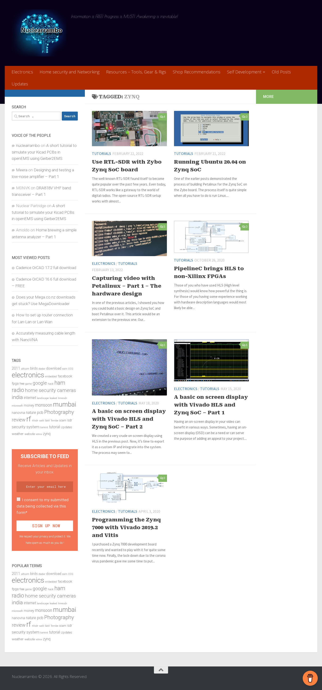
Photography (59, 412)
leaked (53, 398)
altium (25, 368)
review (18, 420)
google (40, 383)
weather (18, 434)
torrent (44, 427)
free (22, 383)
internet (30, 398)
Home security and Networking (69, 72)
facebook (65, 376)
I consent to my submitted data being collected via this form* (43, 506)
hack (51, 383)
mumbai (64, 404)
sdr (69, 420)
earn (64, 368)
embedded (51, 376)
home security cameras (50, 390)
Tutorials (101, 153)
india (17, 397)
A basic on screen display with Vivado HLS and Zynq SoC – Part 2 (129, 419)
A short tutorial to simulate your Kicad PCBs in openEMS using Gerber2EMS (44, 152)
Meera (21, 170)
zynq (46, 434)
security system (25, 426)
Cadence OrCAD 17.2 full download (46, 267)
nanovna (18, 413)
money (29, 406)
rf (28, 419)
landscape (43, 398)
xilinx (39, 434)
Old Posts (281, 72)
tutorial (54, 427)
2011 (16, 368)
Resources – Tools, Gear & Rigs (136, 72)
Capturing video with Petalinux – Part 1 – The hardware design (126, 286)
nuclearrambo (28, 145)
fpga (15, 384)
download (53, 369)
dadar (42, 368)
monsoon (43, 405)
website (30, 434)
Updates (20, 84)
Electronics (22, 72)
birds (34, 369)
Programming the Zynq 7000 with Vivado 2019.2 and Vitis (126, 527)
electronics (28, 375)
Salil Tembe (51, 420)
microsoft (17, 405)
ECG (70, 368)
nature (31, 413)
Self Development (244, 72)
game (28, 383)
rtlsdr (35, 420)
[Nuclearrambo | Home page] (39, 32)
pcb (40, 412)
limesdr (62, 398)
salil (41, 420)
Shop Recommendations (196, 72)
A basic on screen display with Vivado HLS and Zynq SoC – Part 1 (211, 405)
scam (62, 420)
